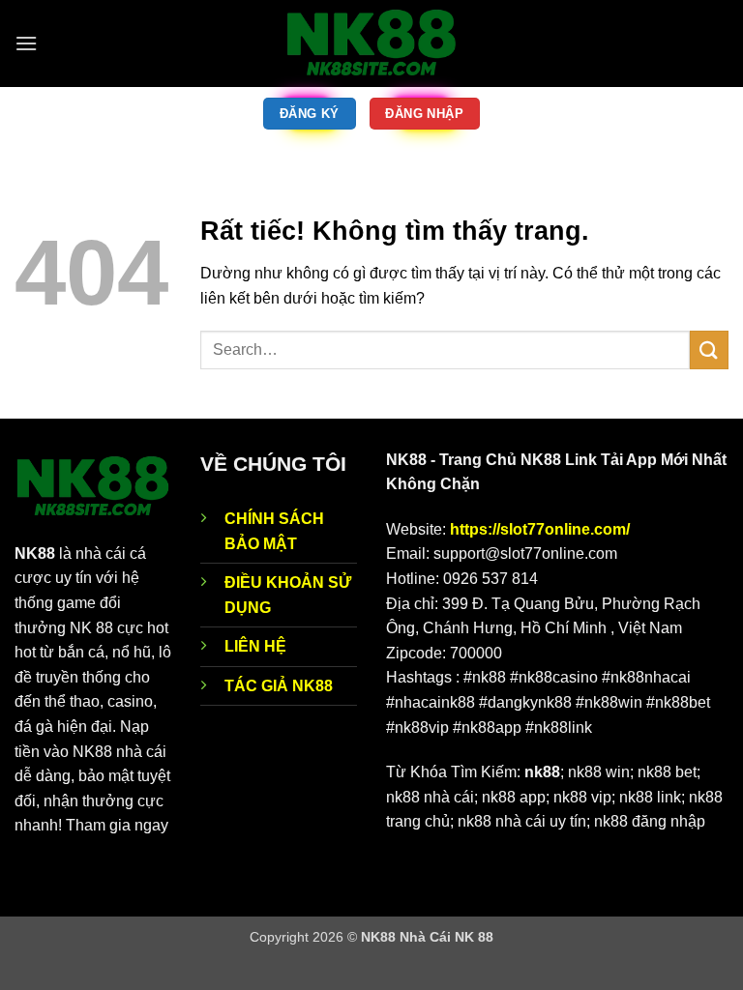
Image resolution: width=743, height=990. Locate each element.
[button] (26, 43)
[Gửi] (709, 349)
